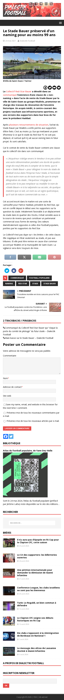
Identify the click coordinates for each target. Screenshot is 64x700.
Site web (7, 395)
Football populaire (39, 278)
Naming (9, 283)
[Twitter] (50, 88)
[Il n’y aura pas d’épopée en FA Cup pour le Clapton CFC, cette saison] (9, 545)
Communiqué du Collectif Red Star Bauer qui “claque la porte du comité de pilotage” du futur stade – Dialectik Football (30, 331)
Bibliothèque (11, 443)
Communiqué (17, 278)
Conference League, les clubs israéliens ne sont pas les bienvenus (38, 589)
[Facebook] (45, 88)
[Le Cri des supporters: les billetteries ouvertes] (9, 560)
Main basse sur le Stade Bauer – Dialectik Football (29, 338)
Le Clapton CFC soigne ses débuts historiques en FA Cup (35, 619)
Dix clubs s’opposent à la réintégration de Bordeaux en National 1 (38, 634)
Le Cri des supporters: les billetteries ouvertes (37, 556)
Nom (5, 378)
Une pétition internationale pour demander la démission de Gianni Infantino (35, 573)
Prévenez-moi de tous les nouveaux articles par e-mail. (33, 420)
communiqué (10, 94)
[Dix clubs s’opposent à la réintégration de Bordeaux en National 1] (9, 639)
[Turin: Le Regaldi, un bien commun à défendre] (9, 608)
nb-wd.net (43, 697)
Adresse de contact (12, 386)
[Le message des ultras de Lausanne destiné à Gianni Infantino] (9, 654)
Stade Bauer (49, 283)
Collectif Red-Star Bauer (18, 91)
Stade (35, 283)
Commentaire (9, 355)
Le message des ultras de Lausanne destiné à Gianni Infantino (36, 649)
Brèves (7, 532)
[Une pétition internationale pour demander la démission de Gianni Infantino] (9, 575)
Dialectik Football (27, 40)
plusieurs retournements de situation (28, 124)
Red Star (22, 283)
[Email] (54, 88)
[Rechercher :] (32, 523)
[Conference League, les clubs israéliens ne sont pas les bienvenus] (9, 593)
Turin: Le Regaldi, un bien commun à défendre (36, 604)
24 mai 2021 (10, 40)
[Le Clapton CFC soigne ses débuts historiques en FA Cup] (9, 623)
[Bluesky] (59, 88)
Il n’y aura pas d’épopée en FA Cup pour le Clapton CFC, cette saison (38, 541)
